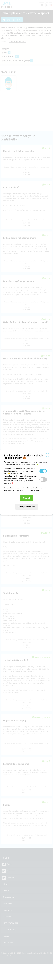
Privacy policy (41, 488)
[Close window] (47, 455)
